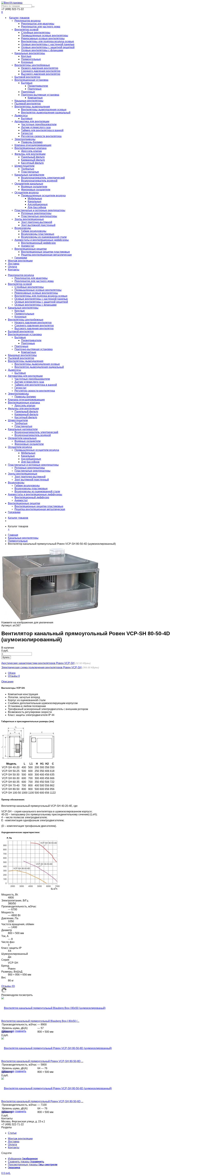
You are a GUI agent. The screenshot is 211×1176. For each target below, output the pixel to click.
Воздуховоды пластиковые (37, 234)
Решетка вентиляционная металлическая (46, 254)
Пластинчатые (30, 171)
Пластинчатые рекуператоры (39, 216)
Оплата (12, 266)
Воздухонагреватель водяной (39, 180)
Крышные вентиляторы (29, 100)
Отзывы (14, 676)
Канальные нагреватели (29, 174)
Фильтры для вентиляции (30, 154)
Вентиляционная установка (31, 80)
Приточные (35, 88)
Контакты (13, 269)
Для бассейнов (37, 207)
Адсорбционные (38, 204)
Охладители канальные (29, 183)
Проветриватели (38, 85)
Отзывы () (8, 986)
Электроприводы (25, 139)
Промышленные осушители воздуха (43, 195)
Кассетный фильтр (32, 162)
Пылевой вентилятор (28, 103)
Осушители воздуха (27, 192)
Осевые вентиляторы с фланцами (42, 50)
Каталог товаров (19, 17)
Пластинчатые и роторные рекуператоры (40, 210)
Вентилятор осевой (26, 29)
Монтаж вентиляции (20, 260)
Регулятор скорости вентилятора (41, 136)
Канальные (34, 201)
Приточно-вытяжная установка (40, 94)
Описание (7, 681)
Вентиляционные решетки (31, 248)
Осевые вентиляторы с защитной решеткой (48, 47)
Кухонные (27, 62)
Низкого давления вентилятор (39, 68)
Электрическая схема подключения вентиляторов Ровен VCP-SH (41, 667)
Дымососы (21, 115)
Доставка (13, 263)
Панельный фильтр (33, 157)
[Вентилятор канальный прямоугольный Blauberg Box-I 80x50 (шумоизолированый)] (53, 1008)
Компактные (35, 97)
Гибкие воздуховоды (33, 231)
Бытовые (26, 82)
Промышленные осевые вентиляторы (44, 35)
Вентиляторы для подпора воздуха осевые (47, 41)
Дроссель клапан (31, 151)
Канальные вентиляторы (30, 53)
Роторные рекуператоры (36, 213)
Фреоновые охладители (35, 189)
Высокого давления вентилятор (40, 74)
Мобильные (35, 198)
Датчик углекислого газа (36, 127)
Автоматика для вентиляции (32, 121)
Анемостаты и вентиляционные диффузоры (42, 240)
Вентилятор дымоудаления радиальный (45, 112)
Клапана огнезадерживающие (33, 145)
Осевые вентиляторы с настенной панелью (47, 44)
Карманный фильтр (33, 160)
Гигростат (27, 133)
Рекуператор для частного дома (40, 26)
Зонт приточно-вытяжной (36, 222)
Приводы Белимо (32, 142)
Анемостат (27, 245)
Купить (6, 657)
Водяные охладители (34, 186)
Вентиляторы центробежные (32, 65)
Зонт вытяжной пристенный (38, 225)
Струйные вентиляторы (35, 32)
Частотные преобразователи (39, 124)
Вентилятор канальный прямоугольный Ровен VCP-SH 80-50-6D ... (42, 1101)
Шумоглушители (24, 165)
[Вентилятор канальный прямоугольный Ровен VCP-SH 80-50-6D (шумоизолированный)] (56, 1088)
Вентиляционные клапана (30, 148)
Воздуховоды (23, 228)
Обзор (11, 673)
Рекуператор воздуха (28, 20)
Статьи (12, 1133)
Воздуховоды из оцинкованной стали (44, 237)
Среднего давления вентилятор (40, 71)
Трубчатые (27, 168)
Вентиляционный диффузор (38, 242)
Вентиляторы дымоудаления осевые (43, 109)
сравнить (20, 1031)
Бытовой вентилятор (27, 77)
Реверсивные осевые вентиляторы (43, 38)
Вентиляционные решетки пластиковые (45, 251)
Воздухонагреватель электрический (43, 177)
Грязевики (21, 257)
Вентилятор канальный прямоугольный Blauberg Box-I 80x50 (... (40, 1021)
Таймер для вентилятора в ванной (42, 130)
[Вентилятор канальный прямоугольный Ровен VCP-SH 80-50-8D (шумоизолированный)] (56, 1048)
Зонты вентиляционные (29, 219)
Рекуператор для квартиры (37, 23)
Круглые (26, 56)
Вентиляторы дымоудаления (32, 106)
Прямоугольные (31, 59)
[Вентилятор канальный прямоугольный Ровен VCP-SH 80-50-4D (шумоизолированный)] (50, 619)
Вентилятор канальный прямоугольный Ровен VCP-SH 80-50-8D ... (42, 1061)
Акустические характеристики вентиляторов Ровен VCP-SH (38, 663)
